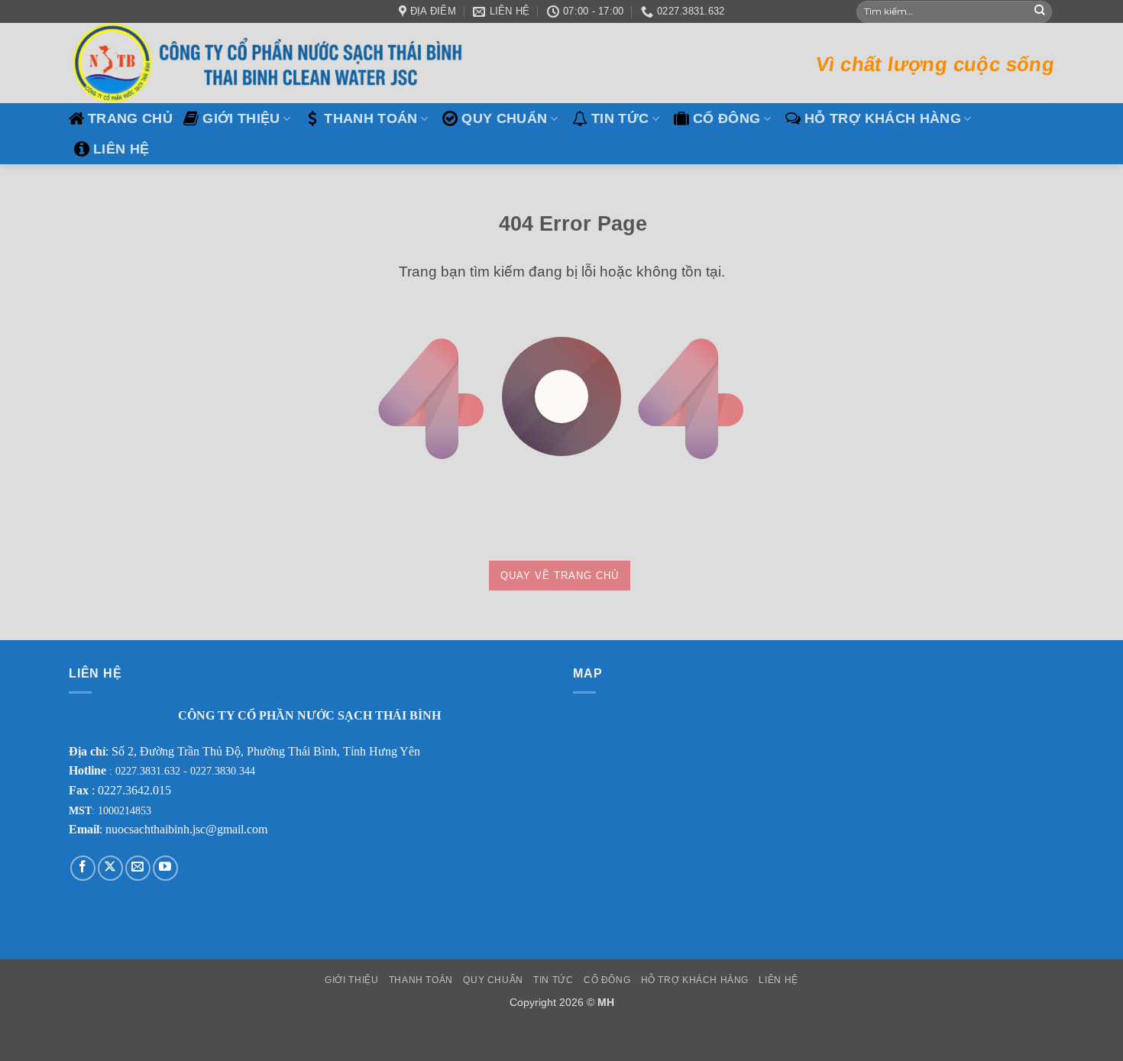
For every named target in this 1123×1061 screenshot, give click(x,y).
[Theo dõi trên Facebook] (82, 868)
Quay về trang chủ (559, 575)
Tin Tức (620, 118)
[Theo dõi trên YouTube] (165, 868)
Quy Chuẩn (504, 118)
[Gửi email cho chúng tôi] (137, 868)
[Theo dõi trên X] (110, 868)
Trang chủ (130, 118)
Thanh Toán (371, 118)
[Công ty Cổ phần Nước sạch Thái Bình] (271, 63)
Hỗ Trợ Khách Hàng (882, 118)
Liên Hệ (121, 149)
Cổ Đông (726, 118)
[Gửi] (1039, 11)
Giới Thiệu (241, 118)
